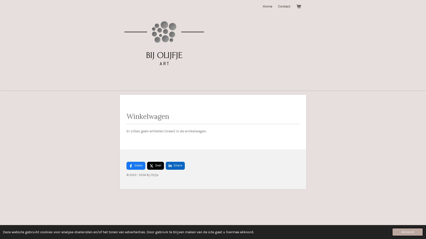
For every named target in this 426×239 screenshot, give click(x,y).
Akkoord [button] (407, 232)
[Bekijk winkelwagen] (298, 6)
